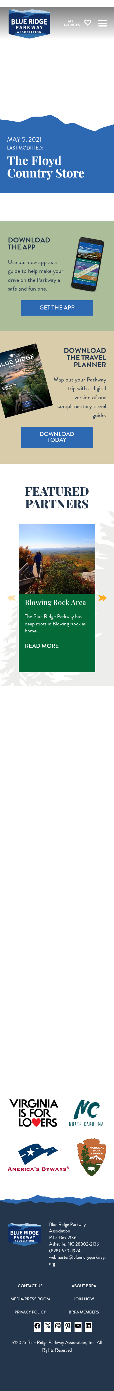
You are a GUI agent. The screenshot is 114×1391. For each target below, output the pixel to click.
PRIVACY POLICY (30, 1312)
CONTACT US (30, 1286)
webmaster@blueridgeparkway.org (77, 1260)
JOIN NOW (84, 1299)
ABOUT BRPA (84, 1286)
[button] (103, 598)
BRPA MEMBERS (84, 1312)
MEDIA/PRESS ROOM (30, 1299)
